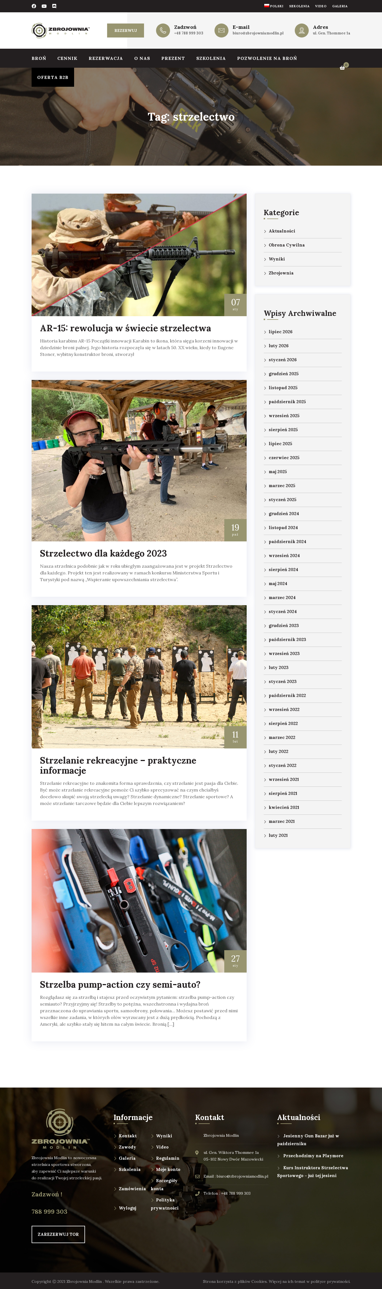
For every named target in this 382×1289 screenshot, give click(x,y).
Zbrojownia (281, 273)
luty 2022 (278, 751)
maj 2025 (278, 471)
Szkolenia (299, 6)
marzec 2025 (282, 485)
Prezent (173, 58)
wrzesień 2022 (284, 709)
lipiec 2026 (281, 331)
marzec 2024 (282, 597)
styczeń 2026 (283, 359)
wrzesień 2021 (284, 779)
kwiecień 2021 (284, 807)
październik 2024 (287, 541)
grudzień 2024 (284, 513)
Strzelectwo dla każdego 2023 (103, 553)
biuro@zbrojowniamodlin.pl (258, 33)
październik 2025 (287, 401)
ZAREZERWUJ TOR (58, 1234)
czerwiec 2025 (284, 457)
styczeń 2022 (282, 765)
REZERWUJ (125, 30)
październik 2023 (287, 639)
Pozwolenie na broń (267, 58)
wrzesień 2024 (284, 555)
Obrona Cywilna (287, 245)
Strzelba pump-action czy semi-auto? (120, 984)
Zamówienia (132, 1188)
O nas (142, 58)
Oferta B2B (53, 77)
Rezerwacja (106, 58)
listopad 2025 (283, 387)
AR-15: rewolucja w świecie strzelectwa (125, 328)
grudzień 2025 (284, 373)
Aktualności (282, 231)
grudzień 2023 (284, 625)
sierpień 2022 (283, 723)
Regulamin (168, 1158)
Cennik (67, 58)
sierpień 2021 (283, 793)
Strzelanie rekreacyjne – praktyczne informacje (118, 765)
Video (321, 6)
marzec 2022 (282, 737)
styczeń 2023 (283, 681)
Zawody (127, 1147)
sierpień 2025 (283, 429)
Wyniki (277, 259)
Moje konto (168, 1169)
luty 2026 (279, 345)
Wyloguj (127, 1208)
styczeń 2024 (283, 611)
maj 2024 (278, 583)
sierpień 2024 (283, 569)
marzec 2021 (282, 821)
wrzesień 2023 (284, 653)
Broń (39, 58)
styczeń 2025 (282, 499)
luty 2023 (279, 667)
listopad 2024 (283, 527)
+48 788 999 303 (188, 33)
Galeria (340, 6)
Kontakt (128, 1135)
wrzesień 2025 (284, 415)
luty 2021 (278, 835)
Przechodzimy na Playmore (313, 1155)
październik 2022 (287, 695)
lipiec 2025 (280, 443)
